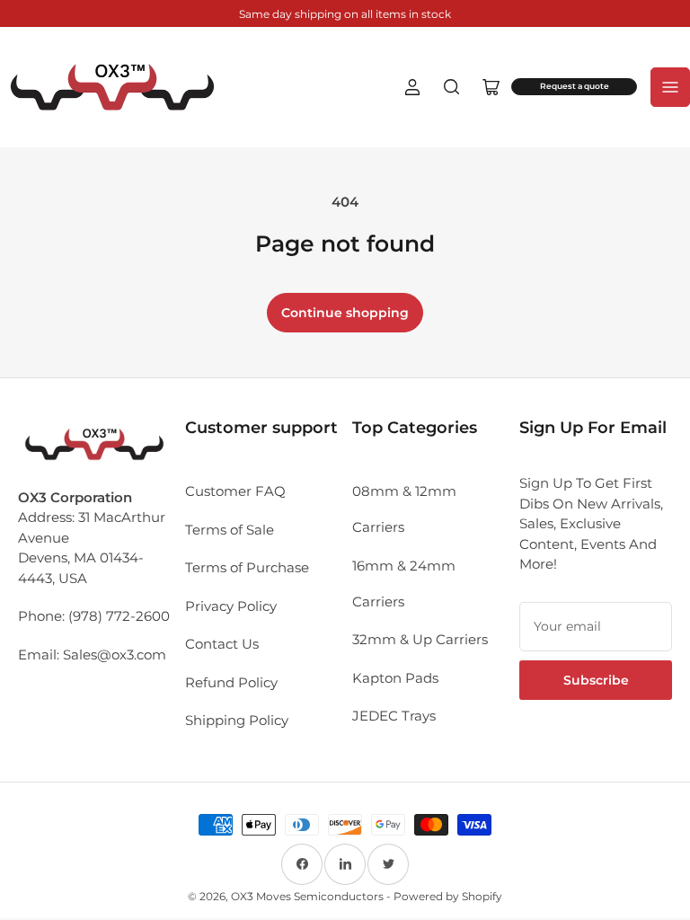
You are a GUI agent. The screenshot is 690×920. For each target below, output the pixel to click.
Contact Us (222, 643)
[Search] (452, 87)
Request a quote (574, 86)
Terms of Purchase (247, 567)
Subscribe (596, 680)
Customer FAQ (235, 491)
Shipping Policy (236, 720)
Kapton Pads (395, 677)
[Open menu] (670, 87)
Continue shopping (345, 313)
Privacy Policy (231, 606)
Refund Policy (231, 682)
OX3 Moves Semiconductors (307, 896)
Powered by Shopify (448, 896)
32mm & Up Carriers (420, 639)
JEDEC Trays (394, 715)
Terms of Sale (229, 529)
